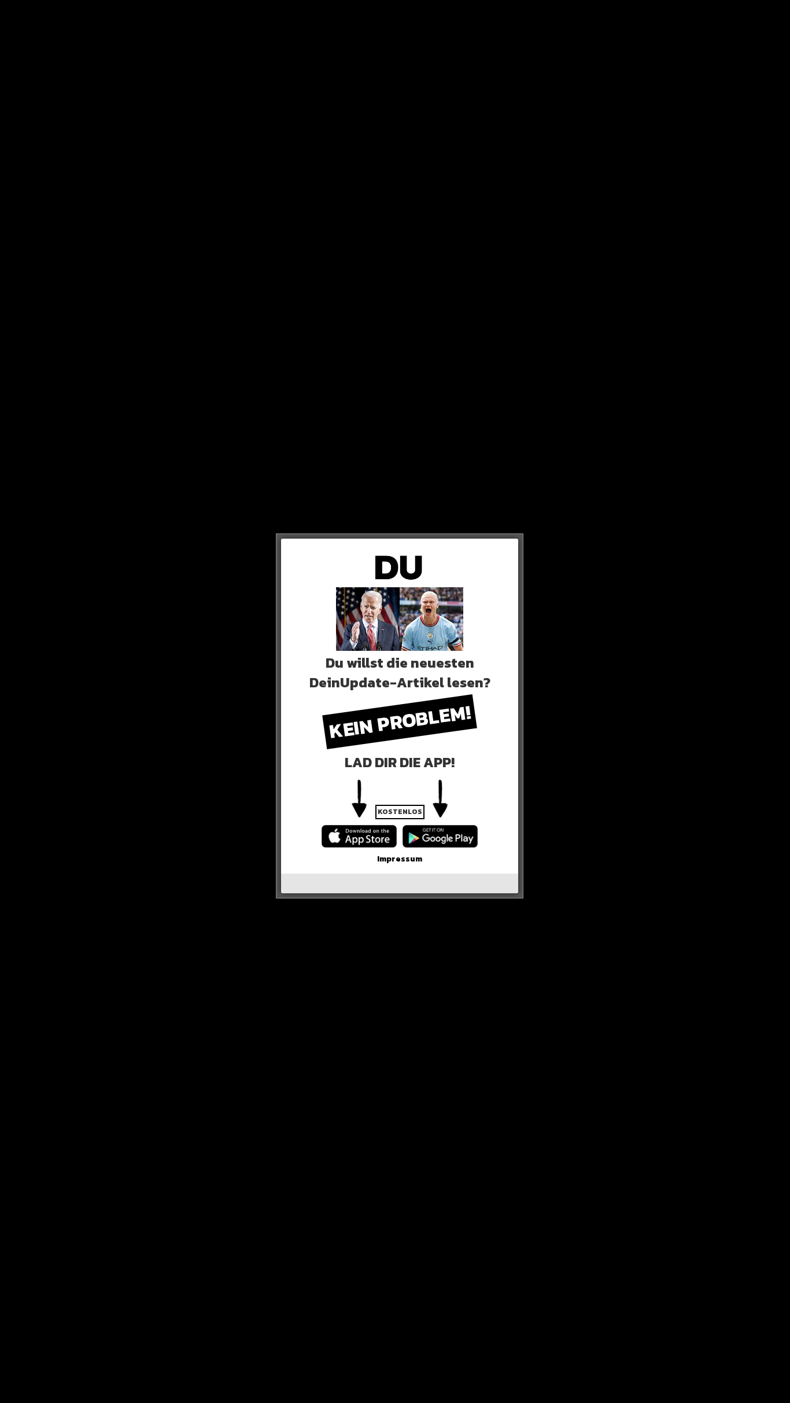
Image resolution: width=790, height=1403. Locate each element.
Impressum (399, 859)
